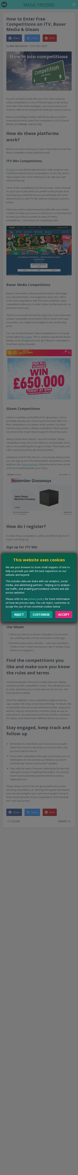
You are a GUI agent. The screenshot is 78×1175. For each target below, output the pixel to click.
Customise (41, 615)
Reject (19, 615)
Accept (63, 615)
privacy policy (36, 599)
